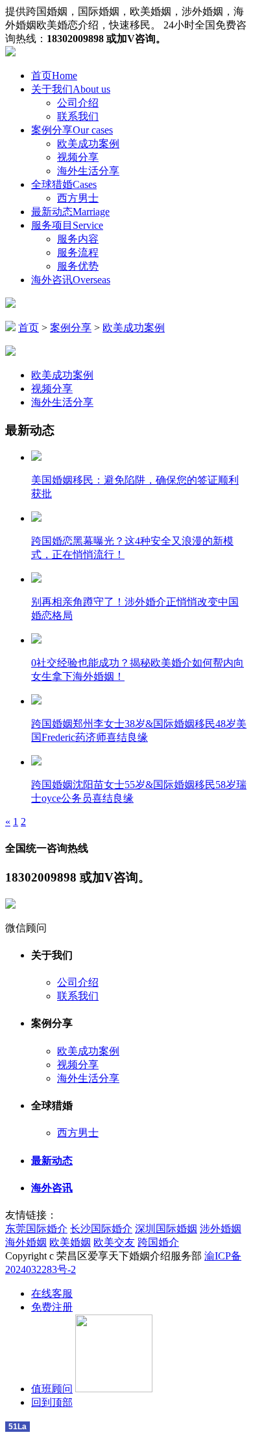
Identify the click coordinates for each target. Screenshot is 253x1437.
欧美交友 (114, 1242)
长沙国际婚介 (101, 1228)
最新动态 (70, 211)
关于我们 (70, 89)
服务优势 (78, 266)
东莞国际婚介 (36, 1228)
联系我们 (78, 116)
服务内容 (78, 238)
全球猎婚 (64, 184)
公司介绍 (78, 102)
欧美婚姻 (70, 1242)
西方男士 (78, 198)
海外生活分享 (88, 170)
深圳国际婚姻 (166, 1228)
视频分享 (78, 157)
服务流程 (78, 252)
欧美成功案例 (88, 143)
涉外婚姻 (220, 1228)
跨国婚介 (158, 1242)
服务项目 (67, 225)
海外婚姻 (26, 1242)
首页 (54, 75)
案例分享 (72, 129)
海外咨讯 (70, 279)
